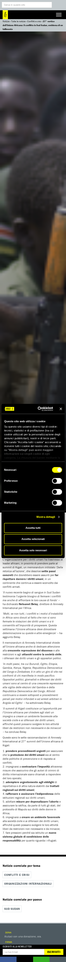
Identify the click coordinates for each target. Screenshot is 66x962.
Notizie (6, 21)
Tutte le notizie (18, 21)
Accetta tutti (33, 527)
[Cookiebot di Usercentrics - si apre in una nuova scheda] (39, 408)
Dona (8, 932)
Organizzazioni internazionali (28, 883)
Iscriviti (53, 952)
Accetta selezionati (33, 538)
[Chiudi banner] (60, 409)
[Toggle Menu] (59, 14)
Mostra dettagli (45, 516)
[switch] (57, 481)
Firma (8, 942)
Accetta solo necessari (33, 550)
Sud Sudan (12, 909)
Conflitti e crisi (34, 21)
